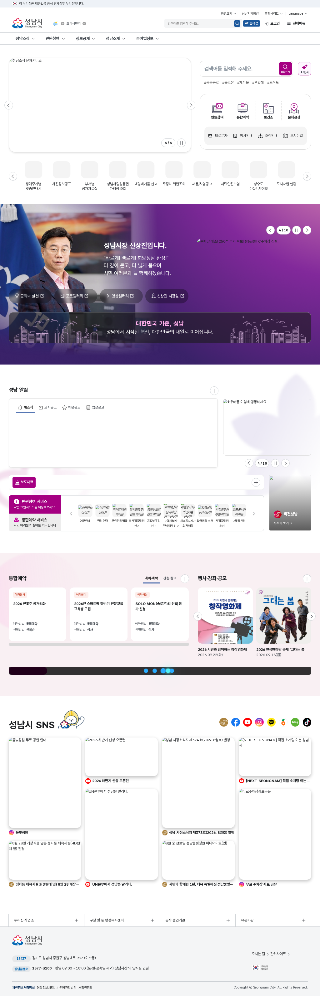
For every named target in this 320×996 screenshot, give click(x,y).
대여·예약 (151, 578)
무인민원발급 (106, 521)
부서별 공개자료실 (90, 186)
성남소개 (113, 38)
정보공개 (83, 38)
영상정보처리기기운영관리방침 (56, 988)
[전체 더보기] (256, 482)
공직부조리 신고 (140, 523)
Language (295, 14)
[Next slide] (191, 105)
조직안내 (271, 135)
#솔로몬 (228, 82)
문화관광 (294, 117)
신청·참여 (170, 578)
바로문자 (221, 135)
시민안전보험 (230, 184)
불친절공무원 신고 (123, 523)
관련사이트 (278, 954)
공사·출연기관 (175, 920)
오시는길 (296, 135)
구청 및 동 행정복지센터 (107, 920)
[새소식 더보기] (214, 390)
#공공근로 (211, 82)
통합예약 (243, 117)
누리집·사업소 (24, 920)
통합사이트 (272, 14)
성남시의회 (249, 14)
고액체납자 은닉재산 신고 (157, 523)
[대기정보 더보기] (84, 23)
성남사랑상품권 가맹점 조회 (118, 186)
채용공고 (74, 407)
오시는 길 (258, 954)
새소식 (28, 407)
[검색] (237, 23)
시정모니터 (243, 521)
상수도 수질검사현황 (258, 186)
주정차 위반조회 (173, 184)
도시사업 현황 (286, 184)
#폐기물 (243, 82)
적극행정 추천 (191, 521)
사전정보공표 (61, 184)
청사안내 (246, 135)
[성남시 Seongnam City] (28, 23)
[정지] (181, 142)
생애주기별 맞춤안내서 (33, 186)
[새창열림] (62, 23)
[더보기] (307, 578)
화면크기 (226, 14)
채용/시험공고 (202, 184)
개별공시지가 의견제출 (174, 523)
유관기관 (247, 920)
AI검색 (304, 72)
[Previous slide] (8, 105)
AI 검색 (250, 23)
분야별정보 (144, 38)
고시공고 (50, 407)
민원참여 (52, 38)
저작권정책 (85, 988)
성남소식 (22, 38)
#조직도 (273, 82)
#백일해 (258, 82)
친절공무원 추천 (208, 523)
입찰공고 (98, 407)
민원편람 (89, 521)
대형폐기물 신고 (145, 184)
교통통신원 (225, 521)
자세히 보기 (281, 523)
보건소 (268, 117)
